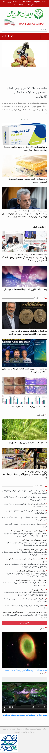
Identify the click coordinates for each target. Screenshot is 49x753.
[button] (27, 119)
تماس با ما (31, 4)
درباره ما (21, 4)
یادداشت (40, 415)
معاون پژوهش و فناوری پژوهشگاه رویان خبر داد (25, 533)
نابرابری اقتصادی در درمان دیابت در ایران (25, 583)
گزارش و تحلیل (38, 227)
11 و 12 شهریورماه (25, 592)
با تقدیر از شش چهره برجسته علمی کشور (24, 552)
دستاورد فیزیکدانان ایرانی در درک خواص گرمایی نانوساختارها (24, 615)
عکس (42, 628)
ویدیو (42, 673)
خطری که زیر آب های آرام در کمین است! (26, 573)
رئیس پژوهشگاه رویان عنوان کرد (27, 543)
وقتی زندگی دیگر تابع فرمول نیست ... (25, 474)
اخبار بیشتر (24, 622)
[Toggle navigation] (43, 36)
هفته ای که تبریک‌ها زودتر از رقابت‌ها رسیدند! (24, 257)
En (15, 4)
